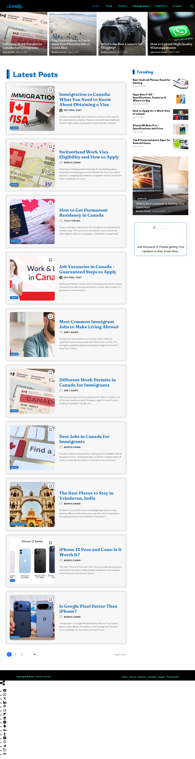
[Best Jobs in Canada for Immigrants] (32, 447)
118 (34, 654)
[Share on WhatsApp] (4, 695)
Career (14, 128)
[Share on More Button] (4, 726)
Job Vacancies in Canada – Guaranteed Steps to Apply (87, 269)
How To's (15, 241)
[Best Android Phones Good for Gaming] (180, 83)
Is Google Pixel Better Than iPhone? (88, 609)
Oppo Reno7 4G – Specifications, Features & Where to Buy (149, 97)
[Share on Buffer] (4, 718)
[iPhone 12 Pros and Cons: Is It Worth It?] (32, 561)
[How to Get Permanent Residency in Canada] (32, 221)
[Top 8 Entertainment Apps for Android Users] (180, 143)
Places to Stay (18, 524)
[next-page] (41, 654)
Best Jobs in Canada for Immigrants (84, 439)
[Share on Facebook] (4, 691)
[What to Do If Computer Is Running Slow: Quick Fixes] (160, 185)
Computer (142, 199)
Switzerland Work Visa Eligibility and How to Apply (89, 154)
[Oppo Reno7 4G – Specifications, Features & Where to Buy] (180, 98)
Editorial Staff (73, 110)
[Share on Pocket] (4, 738)
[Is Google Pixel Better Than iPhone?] (32, 617)
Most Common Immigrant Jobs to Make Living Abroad (89, 324)
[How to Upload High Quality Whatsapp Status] (171, 33)
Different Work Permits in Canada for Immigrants (87, 382)
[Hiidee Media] (15, 6)
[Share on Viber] (4, 742)
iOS (12, 580)
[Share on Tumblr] (4, 734)
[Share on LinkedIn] (4, 703)
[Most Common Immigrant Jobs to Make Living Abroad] (32, 334)
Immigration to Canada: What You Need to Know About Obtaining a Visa (85, 99)
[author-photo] (61, 110)
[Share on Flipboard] (4, 714)
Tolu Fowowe (72, 221)
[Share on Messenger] (4, 722)
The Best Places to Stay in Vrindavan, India (86, 495)
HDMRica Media (43, 677)
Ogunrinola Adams (158, 52)
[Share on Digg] (4, 730)
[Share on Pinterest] (4, 707)
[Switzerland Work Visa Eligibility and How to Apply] (32, 164)
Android (15, 637)
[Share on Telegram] (4, 746)
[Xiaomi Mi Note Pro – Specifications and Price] (180, 129)
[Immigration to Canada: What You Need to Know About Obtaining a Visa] (32, 108)
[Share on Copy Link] (4, 750)
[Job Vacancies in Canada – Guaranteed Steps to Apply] (32, 278)
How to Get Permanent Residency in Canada (83, 212)
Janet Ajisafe (8, 52)
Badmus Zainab (59, 52)
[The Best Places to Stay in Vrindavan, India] (32, 504)
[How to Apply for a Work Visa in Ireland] (180, 114)
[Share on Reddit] (4, 711)
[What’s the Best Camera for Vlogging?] (122, 33)
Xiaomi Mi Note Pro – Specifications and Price (148, 127)
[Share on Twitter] (4, 699)
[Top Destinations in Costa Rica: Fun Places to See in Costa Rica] (73, 33)
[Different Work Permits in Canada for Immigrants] (23, 33)
